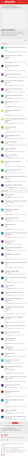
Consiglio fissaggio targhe (12, 271)
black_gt (6, 355)
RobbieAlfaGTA (8, 418)
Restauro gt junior (9, 241)
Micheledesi (7, 361)
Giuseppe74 (7, 242)
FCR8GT (7, 219)
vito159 (10, 381)
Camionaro (8, 406)
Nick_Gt (10, 197)
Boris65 (6, 287)
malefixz (6, 90)
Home (3, 439)
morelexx (11, 77)
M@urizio (11, 349)
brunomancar (8, 196)
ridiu (6, 103)
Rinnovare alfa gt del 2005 (12, 332)
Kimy (6, 386)
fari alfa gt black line (10, 127)
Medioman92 (9, 343)
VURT (9, 244)
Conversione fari (9, 347)
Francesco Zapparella (9, 202)
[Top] (6, 440)
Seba (6, 280)
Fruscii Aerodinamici (10, 148)
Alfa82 (6, 301)
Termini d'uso (10, 437)
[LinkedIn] (4, 455)
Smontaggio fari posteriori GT (13, 254)
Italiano (6, 435)
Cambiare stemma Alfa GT (12, 65)
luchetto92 (7, 128)
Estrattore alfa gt (9, 353)
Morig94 (11, 98)
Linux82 (6, 150)
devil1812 (7, 67)
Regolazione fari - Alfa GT (12, 102)
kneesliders (8, 115)
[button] (2, 2)
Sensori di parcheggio (11, 410)
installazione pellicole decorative (14, 292)
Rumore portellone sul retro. (12, 135)
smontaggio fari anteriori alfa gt (13, 185)
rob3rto (10, 91)
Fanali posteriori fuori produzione (14, 317)
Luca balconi (9, 205)
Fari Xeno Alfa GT (9, 194)
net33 (6, 293)
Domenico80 (9, 70)
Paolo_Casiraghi (9, 62)
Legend (10, 123)
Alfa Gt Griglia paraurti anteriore (13, 247)
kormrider (11, 387)
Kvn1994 (7, 403)
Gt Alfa (6, 58)
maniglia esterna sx (10, 224)
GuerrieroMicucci (10, 313)
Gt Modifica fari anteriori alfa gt (13, 95)
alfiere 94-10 (11, 303)
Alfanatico (8, 166)
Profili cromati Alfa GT (11, 142)
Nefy (6, 236)
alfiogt (10, 51)
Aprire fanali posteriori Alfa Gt (13, 74)
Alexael (10, 151)
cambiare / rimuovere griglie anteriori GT (16, 262)
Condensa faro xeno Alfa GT (12, 385)
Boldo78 (6, 411)
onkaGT (6, 143)
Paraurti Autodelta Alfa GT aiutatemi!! (15, 176)
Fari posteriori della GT (11, 155)
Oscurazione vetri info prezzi (12, 161)
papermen (11, 412)
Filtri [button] (25, 40)
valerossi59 (8, 106)
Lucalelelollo (7, 392)
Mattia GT (7, 111)
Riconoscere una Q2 (10, 338)
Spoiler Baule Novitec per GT (13, 110)
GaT (6, 255)
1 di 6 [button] (10, 423)
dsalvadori (7, 249)
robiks (6, 50)
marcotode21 (8, 318)
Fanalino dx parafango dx (12, 209)
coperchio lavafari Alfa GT (12, 218)
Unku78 (11, 419)
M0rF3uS (7, 162)
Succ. (14, 423)
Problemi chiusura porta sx (12, 391)
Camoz (10, 138)
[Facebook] (1, 455)
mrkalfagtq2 (7, 177)
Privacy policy (17, 437)
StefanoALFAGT (8, 348)
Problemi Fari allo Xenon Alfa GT (13, 89)
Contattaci (4, 437)
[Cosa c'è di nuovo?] (23, 2)
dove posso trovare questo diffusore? (15, 325)
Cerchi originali (9, 285)
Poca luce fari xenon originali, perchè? (15, 416)
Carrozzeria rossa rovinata (12, 360)
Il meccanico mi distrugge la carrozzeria (16, 201)
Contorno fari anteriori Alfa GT (13, 170)
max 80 (6, 186)
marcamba (11, 144)
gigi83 (11, 85)
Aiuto (23, 437)
